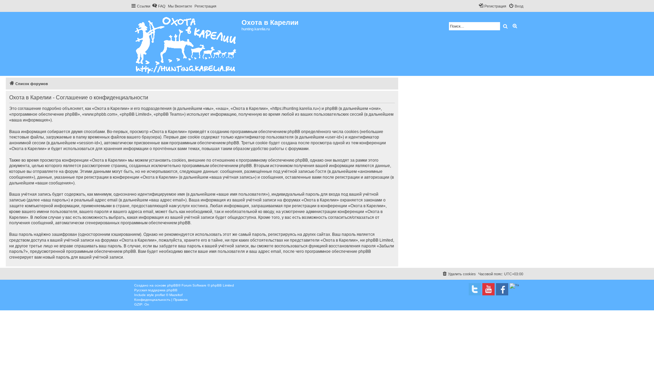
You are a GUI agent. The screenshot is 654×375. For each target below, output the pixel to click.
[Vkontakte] (475, 289)
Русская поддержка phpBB (155, 290)
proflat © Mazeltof (169, 295)
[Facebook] (502, 289)
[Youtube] (488, 289)
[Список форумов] (186, 44)
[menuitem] (159, 6)
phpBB (172, 285)
